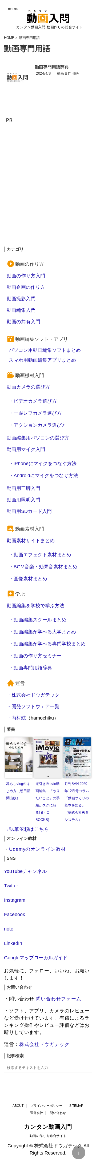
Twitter (11, 885)
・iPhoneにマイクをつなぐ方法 (43, 463)
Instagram (14, 900)
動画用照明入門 (23, 499)
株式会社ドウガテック (44, 1044)
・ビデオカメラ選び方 (33, 401)
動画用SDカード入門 (29, 511)
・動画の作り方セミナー (35, 655)
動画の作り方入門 (26, 275)
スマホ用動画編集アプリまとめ (42, 360)
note (8, 929)
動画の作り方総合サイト (48, 1136)
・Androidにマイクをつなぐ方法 (43, 475)
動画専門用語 (68, 73)
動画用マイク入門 (26, 449)
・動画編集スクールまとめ (37, 619)
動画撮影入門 (21, 298)
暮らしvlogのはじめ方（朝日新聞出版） (18, 791)
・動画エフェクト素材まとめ (40, 554)
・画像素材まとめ (28, 578)
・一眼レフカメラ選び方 (35, 413)
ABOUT (18, 1106)
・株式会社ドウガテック (33, 695)
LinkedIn (13, 943)
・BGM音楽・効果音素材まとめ (43, 566)
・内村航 (16, 718)
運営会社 (36, 1113)
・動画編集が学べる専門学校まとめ (47, 643)
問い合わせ (58, 1113)
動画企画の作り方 (26, 287)
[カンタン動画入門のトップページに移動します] (48, 16)
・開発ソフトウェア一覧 (33, 706)
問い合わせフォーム (58, 998)
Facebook (14, 914)
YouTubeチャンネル (25, 871)
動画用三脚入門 (23, 488)
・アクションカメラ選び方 (37, 425)
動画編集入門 (21, 310)
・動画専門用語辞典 (30, 667)
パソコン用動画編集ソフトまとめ (45, 350)
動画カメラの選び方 (28, 387)
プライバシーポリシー (46, 1106)
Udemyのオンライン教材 (37, 849)
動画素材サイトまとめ (31, 540)
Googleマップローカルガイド (35, 957)
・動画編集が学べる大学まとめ (42, 631)
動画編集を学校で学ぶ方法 (35, 605)
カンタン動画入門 (48, 1126)
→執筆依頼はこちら (26, 829)
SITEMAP (76, 1106)
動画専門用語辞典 (52, 67)
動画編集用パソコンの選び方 (38, 438)
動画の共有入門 (23, 321)
